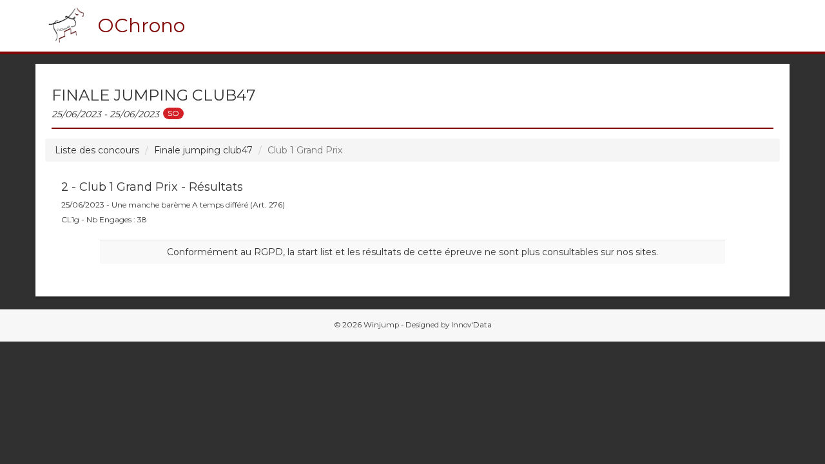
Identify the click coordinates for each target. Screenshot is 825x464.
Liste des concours (97, 150)
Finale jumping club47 (203, 150)
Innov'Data (471, 324)
